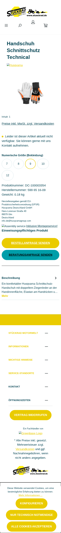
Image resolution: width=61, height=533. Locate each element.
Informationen (18, 346)
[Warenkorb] (45, 25)
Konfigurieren (31, 503)
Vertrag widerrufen (30, 415)
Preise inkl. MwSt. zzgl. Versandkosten (28, 123)
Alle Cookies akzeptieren (31, 526)
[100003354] (30, 93)
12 (7, 175)
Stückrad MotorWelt (23, 333)
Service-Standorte (21, 373)
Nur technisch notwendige (31, 514)
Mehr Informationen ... (31, 495)
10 (43, 163)
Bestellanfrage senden (30, 243)
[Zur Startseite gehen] (27, 11)
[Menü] (6, 25)
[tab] (30, 287)
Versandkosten (25, 449)
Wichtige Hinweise (20, 359)
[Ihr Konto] (33, 22)
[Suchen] (20, 25)
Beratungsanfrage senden (30, 254)
